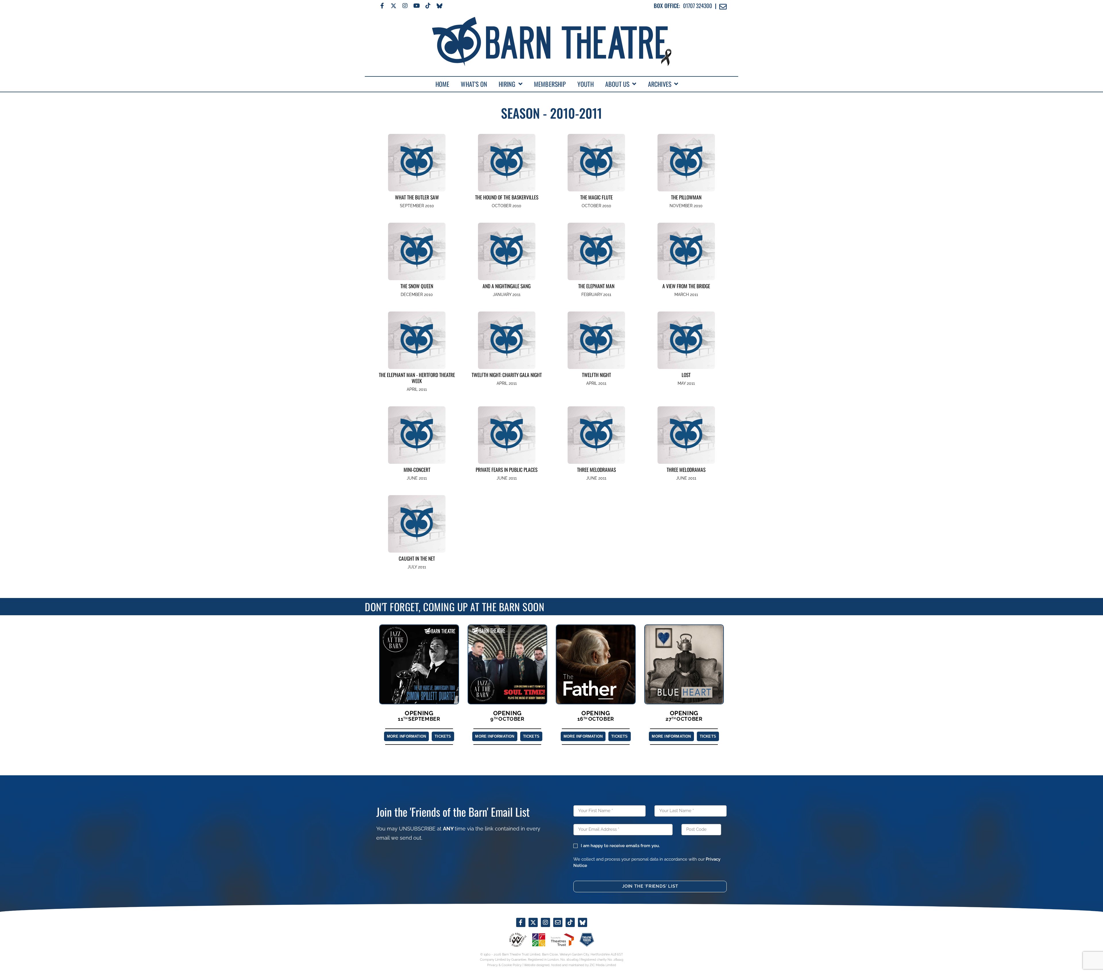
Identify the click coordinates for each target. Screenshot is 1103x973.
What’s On (474, 84)
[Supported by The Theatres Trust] (562, 939)
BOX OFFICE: (667, 5)
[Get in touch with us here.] (557, 922)
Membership (550, 84)
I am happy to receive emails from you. (620, 845)
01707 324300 (697, 5)
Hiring (507, 84)
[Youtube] (416, 5)
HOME (442, 84)
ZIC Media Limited (603, 965)
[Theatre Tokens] (587, 940)
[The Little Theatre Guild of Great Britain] (538, 939)
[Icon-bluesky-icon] (439, 5)
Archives (660, 84)
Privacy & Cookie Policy (504, 965)
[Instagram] (405, 5)
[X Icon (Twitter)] (393, 5)
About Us (617, 84)
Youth (585, 84)
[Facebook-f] (382, 5)
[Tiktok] (428, 5)
